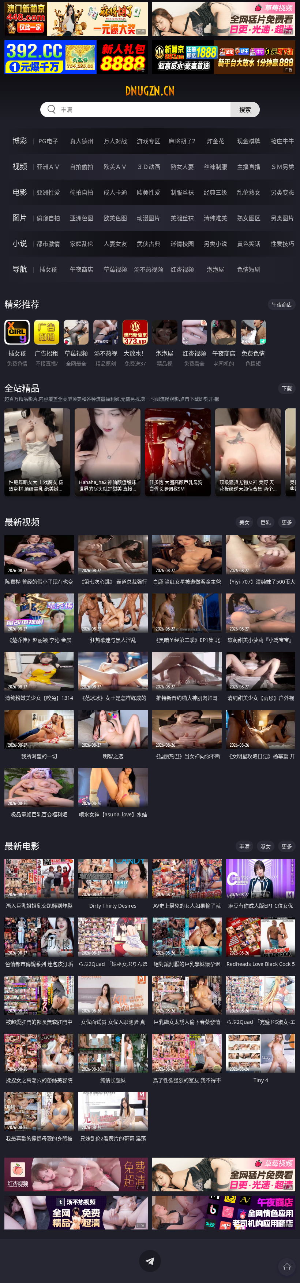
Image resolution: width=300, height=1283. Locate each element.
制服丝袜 (182, 192)
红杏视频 (182, 269)
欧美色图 (115, 218)
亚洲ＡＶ (48, 167)
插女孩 (48, 269)
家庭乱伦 (81, 244)
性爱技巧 (282, 244)
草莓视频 (115, 269)
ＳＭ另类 (282, 167)
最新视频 (22, 522)
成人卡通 (115, 192)
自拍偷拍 (81, 167)
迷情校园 (182, 244)
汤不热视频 (148, 269)
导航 (19, 269)
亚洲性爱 (48, 192)
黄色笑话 (248, 244)
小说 (19, 244)
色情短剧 (248, 269)
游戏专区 (148, 141)
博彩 (19, 141)
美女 (244, 522)
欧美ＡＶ (115, 167)
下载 (287, 388)
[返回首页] (287, 1267)
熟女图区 (248, 218)
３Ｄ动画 (148, 167)
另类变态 (282, 192)
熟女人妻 (182, 167)
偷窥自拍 (48, 218)
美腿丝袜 (182, 218)
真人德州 (81, 141)
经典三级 (215, 192)
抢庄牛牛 (282, 141)
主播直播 (248, 167)
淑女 (265, 846)
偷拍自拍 (81, 192)
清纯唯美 (215, 218)
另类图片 (282, 218)
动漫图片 (148, 218)
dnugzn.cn (150, 91)
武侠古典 (148, 244)
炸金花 (215, 141)
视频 (19, 167)
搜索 (245, 110)
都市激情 (48, 244)
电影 (19, 192)
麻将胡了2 (182, 141)
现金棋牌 (248, 141)
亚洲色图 (81, 218)
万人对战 (115, 141)
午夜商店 (81, 269)
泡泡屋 (215, 269)
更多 (287, 522)
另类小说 (215, 244)
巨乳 (265, 522)
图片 (19, 218)
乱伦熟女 (248, 192)
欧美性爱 (148, 192)
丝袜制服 (215, 167)
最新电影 (22, 846)
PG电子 (48, 141)
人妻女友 (115, 244)
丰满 (244, 846)
